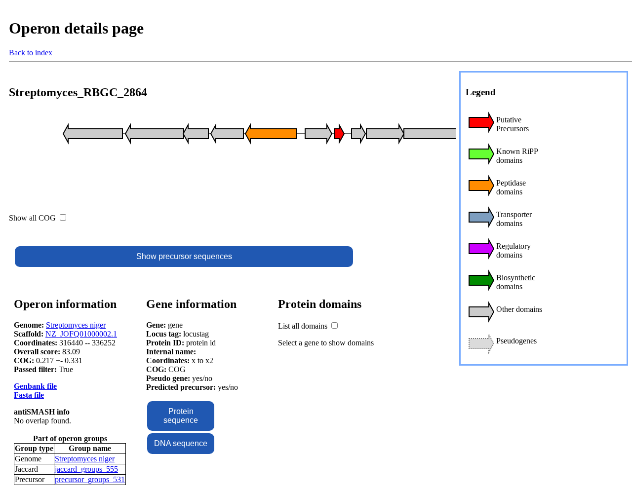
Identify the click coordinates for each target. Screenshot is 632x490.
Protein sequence (180, 415)
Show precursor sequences (184, 256)
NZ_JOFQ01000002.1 (81, 334)
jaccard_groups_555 (86, 469)
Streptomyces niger (76, 325)
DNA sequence (180, 443)
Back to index (30, 52)
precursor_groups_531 (90, 479)
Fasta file (29, 395)
